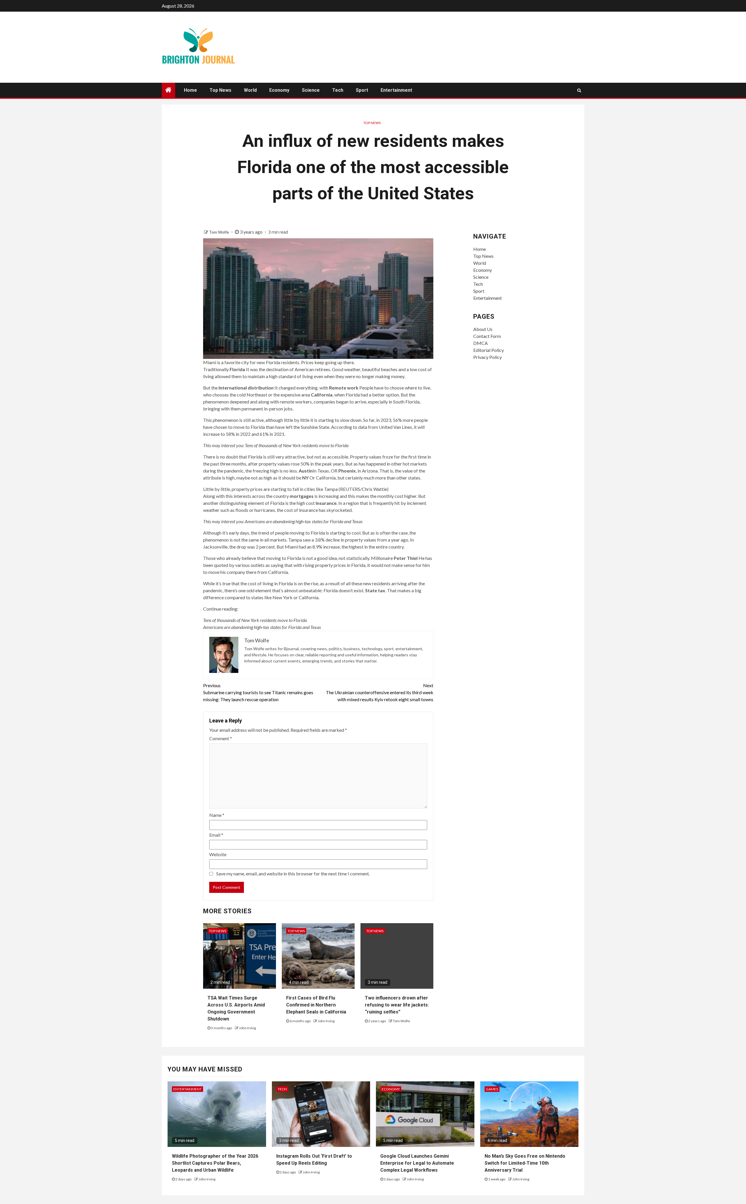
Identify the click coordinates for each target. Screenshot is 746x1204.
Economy (279, 90)
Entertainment (396, 90)
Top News (220, 90)
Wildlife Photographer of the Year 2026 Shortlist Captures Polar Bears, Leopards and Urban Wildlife (215, 1163)
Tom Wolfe (219, 232)
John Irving (247, 1028)
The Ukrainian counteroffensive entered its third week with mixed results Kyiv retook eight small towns (379, 692)
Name (216, 815)
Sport (362, 90)
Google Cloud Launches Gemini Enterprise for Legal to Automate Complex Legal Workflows (417, 1163)
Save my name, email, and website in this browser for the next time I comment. (293, 873)
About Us (482, 329)
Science (311, 90)
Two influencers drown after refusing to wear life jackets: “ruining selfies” (397, 1005)
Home (190, 90)
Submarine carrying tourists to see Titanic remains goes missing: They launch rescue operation (258, 692)
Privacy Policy (487, 357)
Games (492, 1089)
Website (217, 854)
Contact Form (487, 336)
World (250, 90)
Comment (220, 738)
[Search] (579, 90)
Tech (337, 90)
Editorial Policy (488, 350)
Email (216, 835)
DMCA (480, 343)
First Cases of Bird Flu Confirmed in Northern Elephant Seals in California (316, 1005)
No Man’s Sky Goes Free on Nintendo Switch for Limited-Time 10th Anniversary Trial (525, 1163)
